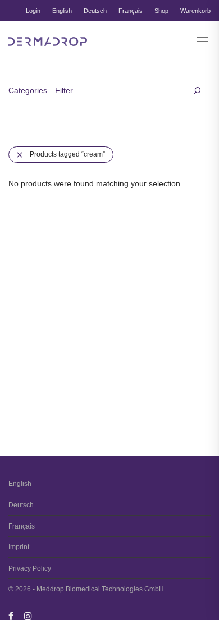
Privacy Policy (29, 568)
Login (33, 11)
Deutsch (95, 11)
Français (130, 11)
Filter (64, 90)
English (62, 11)
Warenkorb (195, 11)
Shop (161, 11)
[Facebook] (10, 615)
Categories (27, 90)
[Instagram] (28, 615)
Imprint (18, 547)
